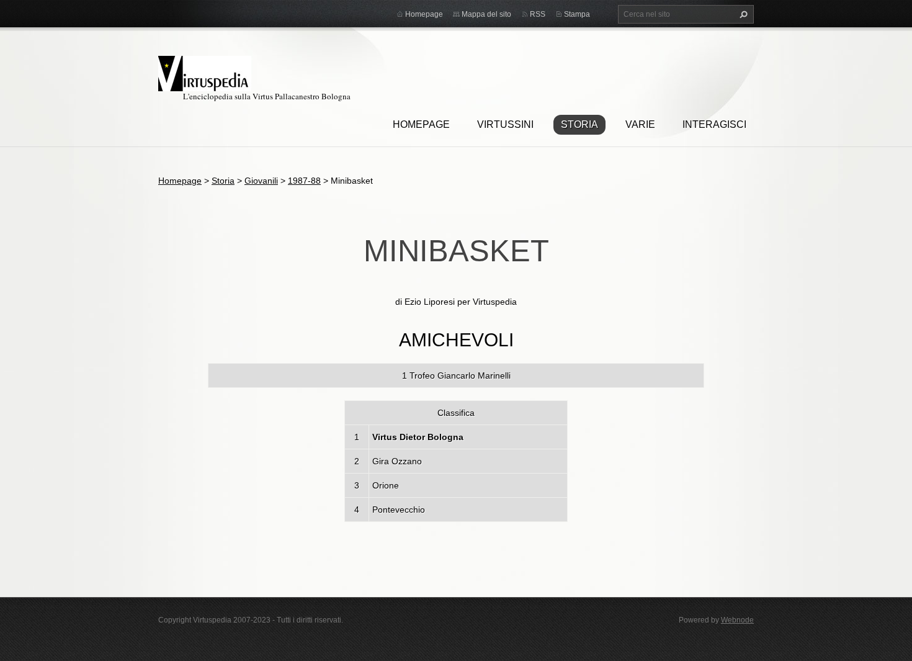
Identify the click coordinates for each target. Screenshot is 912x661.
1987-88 (304, 181)
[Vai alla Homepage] (204, 71)
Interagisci (714, 124)
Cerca (742, 14)
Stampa (577, 14)
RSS (537, 14)
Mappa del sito (486, 14)
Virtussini (505, 124)
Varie (640, 124)
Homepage (421, 124)
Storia (579, 124)
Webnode (737, 620)
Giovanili (261, 181)
